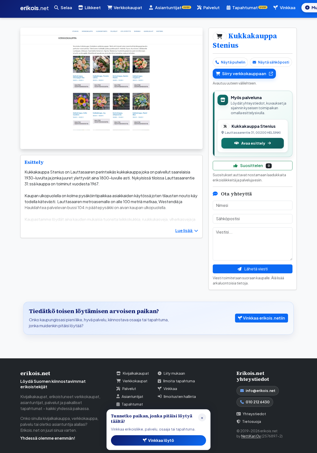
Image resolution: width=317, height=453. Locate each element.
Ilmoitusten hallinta (179, 396)
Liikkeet (93, 7)
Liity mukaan (174, 373)
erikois (34, 7)
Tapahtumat (132, 404)
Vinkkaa (287, 7)
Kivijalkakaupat (136, 373)
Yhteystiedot (254, 413)
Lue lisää (184, 230)
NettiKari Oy (251, 436)
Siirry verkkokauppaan (244, 73)
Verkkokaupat (128, 7)
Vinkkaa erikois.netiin (264, 318)
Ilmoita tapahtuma (179, 380)
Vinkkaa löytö (161, 440)
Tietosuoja (251, 421)
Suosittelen (254, 165)
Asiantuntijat (132, 396)
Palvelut (211, 7)
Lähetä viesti (255, 268)
